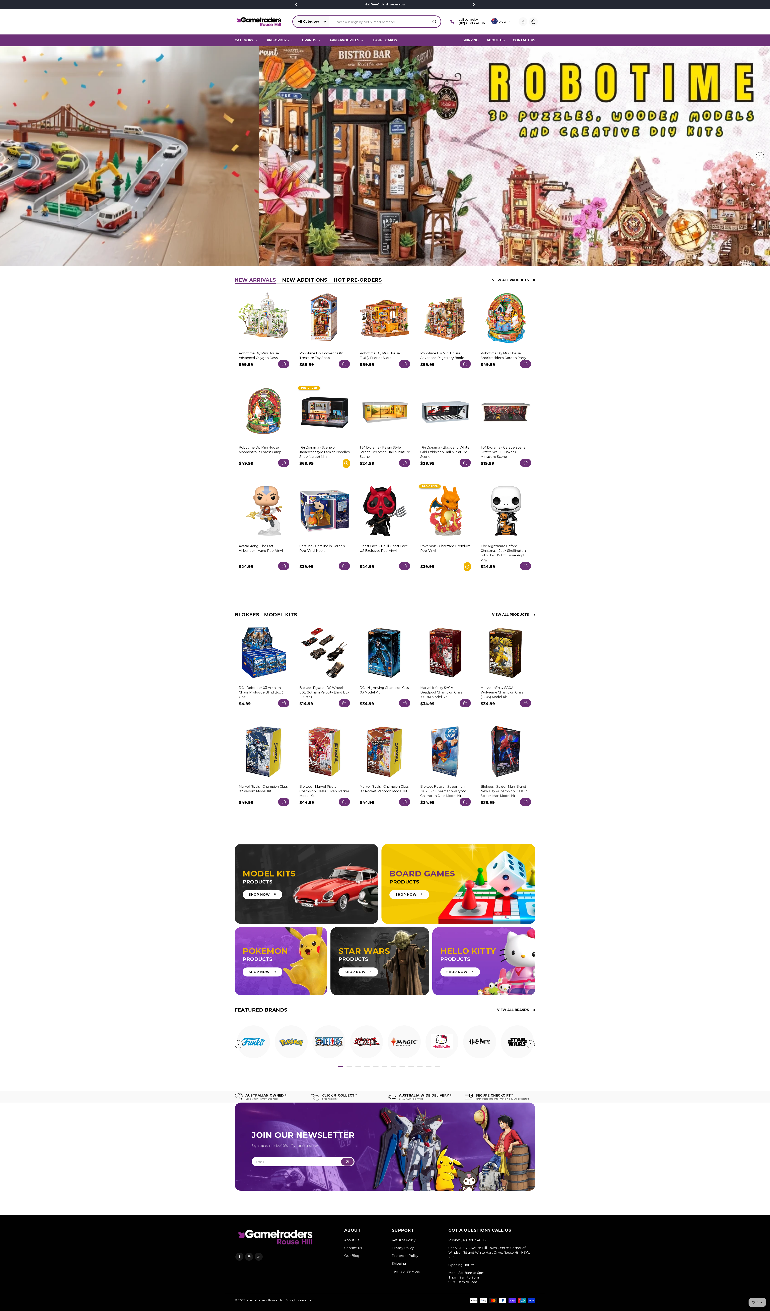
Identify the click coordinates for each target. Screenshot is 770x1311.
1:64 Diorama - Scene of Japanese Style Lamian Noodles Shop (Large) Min (324, 451)
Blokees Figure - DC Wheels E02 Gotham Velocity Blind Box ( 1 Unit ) (324, 692)
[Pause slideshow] (765, 156)
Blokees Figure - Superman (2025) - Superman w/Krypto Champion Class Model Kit (443, 791)
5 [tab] (376, 1066)
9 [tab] (411, 1066)
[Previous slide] (10, 156)
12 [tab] (437, 1066)
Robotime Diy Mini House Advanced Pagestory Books (442, 355)
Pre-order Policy (405, 1256)
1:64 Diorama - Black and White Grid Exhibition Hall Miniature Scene (444, 451)
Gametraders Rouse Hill (265, 1300)
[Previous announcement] (296, 4)
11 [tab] (429, 1066)
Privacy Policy (403, 1248)
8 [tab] (402, 1066)
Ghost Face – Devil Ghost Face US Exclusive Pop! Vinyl (384, 548)
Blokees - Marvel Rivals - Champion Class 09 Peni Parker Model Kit (324, 791)
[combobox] (385, 21)
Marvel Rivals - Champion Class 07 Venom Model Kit (263, 788)
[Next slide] (759, 156)
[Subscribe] (347, 1162)
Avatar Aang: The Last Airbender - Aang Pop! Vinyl (261, 548)
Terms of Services (406, 1271)
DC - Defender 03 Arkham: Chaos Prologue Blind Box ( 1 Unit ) (262, 692)
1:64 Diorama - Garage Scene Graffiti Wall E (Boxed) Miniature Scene (503, 451)
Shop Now (397, 4)
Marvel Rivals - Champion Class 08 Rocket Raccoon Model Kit (384, 788)
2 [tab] (349, 1066)
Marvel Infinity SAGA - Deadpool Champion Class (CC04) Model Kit (441, 692)
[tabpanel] (253, 1041)
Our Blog (351, 1256)
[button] (247, 40)
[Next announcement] (473, 4)
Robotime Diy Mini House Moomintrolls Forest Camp (260, 449)
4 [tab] (367, 1066)
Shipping (399, 1264)
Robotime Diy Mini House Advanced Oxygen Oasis (259, 355)
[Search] (434, 21)
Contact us (353, 1248)
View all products (510, 280)
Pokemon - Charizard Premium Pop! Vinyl (445, 548)
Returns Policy (403, 1240)
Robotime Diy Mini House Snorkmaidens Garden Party (503, 355)
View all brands (513, 1010)
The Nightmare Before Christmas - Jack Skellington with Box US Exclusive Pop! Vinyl (503, 553)
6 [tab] (384, 1066)
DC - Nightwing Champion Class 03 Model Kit (385, 690)
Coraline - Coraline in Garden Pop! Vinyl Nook (322, 548)
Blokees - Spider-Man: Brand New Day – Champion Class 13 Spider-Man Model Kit (504, 791)
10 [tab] (420, 1066)
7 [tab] (393, 1066)
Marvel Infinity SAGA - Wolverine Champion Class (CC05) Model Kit (502, 692)
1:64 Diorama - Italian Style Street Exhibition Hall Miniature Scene (385, 451)
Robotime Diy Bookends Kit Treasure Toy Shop (321, 355)
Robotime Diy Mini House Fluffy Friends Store (380, 355)
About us (351, 1240)
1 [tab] (340, 1066)
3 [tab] (358, 1066)
